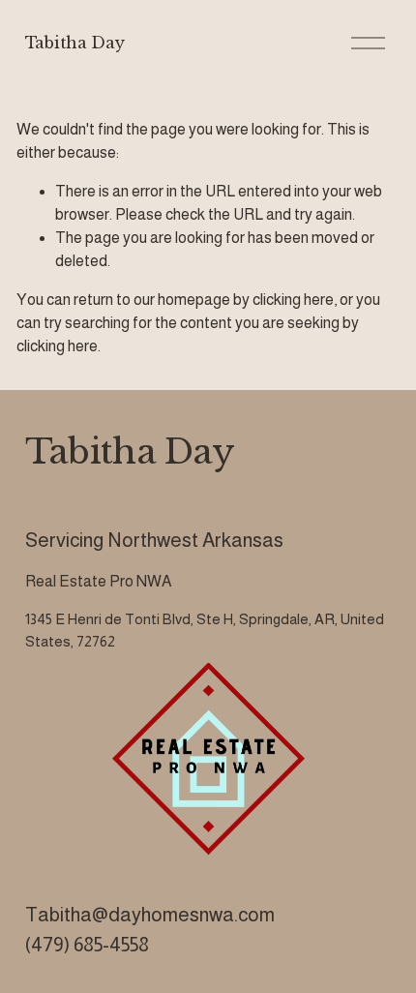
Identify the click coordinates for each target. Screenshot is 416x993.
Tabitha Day (74, 42)
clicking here (293, 299)
